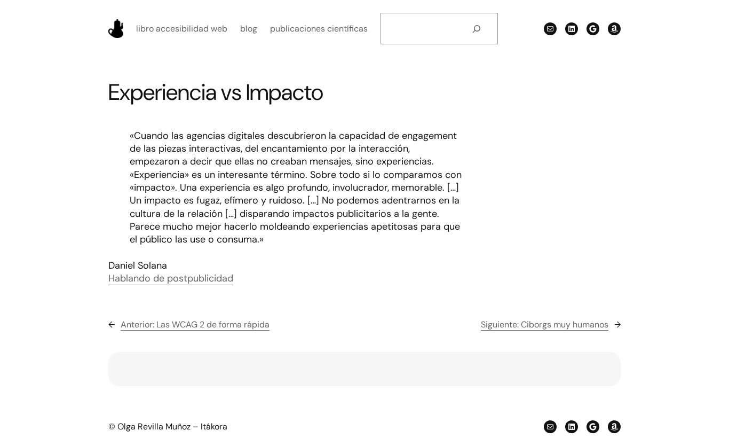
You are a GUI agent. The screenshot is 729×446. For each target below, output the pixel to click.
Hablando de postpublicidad (170, 278)
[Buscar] (476, 28)
